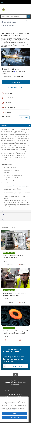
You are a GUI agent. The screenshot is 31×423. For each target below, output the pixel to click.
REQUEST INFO (24, 117)
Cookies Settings (14, 417)
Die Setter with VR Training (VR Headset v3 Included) (13, 257)
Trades (16, 21)
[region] (14, 409)
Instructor (4, 217)
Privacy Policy (12, 409)
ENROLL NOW (16, 82)
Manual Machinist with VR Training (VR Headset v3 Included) (14, 294)
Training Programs (9, 21)
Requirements (5, 214)
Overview (4, 125)
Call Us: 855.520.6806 (7, 25)
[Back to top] (15, 380)
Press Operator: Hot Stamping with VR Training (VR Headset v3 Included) (15, 332)
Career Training (8, 390)
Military (6, 396)
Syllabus (4, 211)
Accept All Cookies (14, 413)
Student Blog (18, 396)
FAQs (3, 220)
